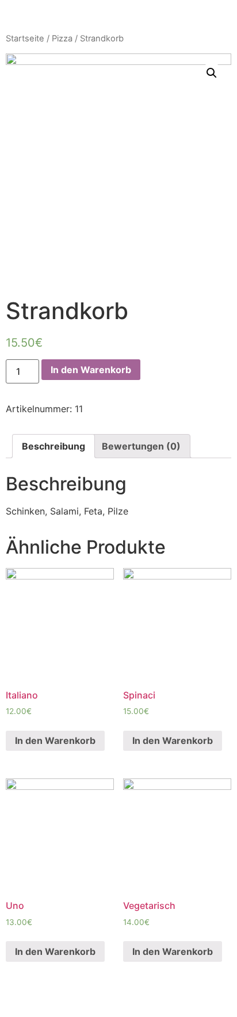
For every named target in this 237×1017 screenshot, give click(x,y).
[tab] (53, 446)
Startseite (25, 38)
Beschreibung (53, 446)
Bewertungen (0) (141, 446)
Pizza (62, 38)
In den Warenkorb (91, 369)
